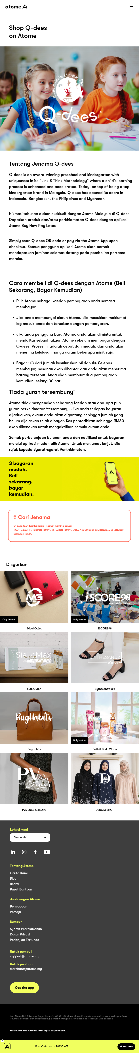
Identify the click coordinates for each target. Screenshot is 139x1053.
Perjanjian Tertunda (24, 940)
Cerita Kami (19, 873)
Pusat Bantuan (21, 889)
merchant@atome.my (26, 969)
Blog (13, 878)
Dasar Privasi (20, 934)
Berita (14, 884)
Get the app (24, 988)
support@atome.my (24, 956)
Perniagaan (18, 906)
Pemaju (15, 912)
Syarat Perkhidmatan (26, 929)
